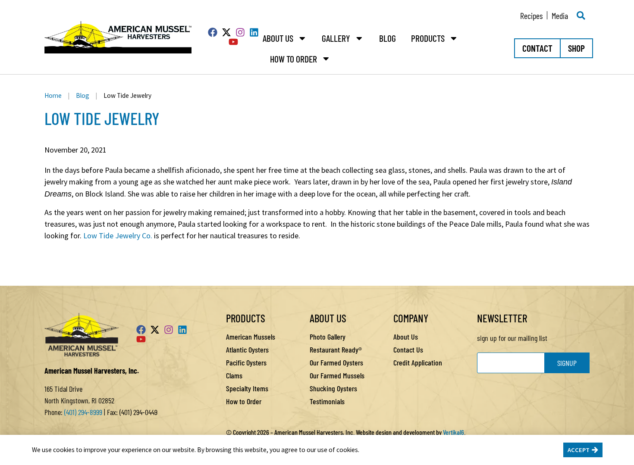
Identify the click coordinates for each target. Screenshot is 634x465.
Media (560, 15)
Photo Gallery (327, 336)
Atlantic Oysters (247, 349)
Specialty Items (247, 388)
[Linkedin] (254, 32)
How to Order (293, 58)
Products (428, 38)
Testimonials (327, 401)
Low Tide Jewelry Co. (117, 235)
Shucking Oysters (333, 388)
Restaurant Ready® (336, 349)
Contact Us (408, 349)
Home (53, 95)
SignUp (567, 363)
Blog (387, 38)
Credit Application (417, 362)
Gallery (336, 38)
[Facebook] (212, 32)
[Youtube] (233, 42)
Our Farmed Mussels (337, 375)
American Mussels (250, 336)
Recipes (531, 15)
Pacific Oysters (246, 362)
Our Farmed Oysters (336, 362)
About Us (278, 38)
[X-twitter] (226, 32)
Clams (234, 375)
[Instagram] (240, 32)
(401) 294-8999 (83, 412)
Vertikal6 (453, 432)
